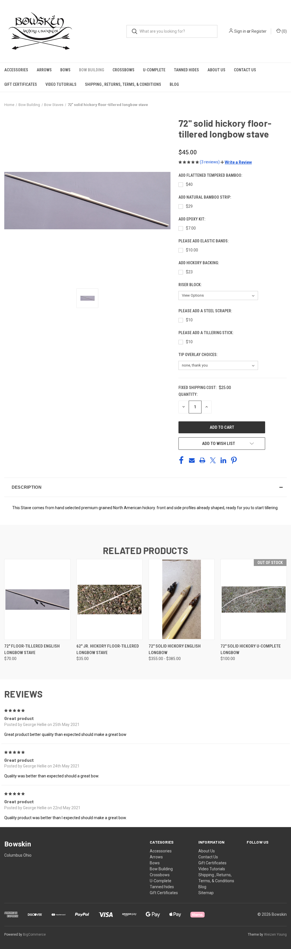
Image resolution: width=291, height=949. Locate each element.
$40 (189, 184)
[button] (236, 162)
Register (259, 31)
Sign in (240, 31)
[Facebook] (181, 460)
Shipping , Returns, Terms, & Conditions (123, 84)
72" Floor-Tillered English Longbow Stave (32, 649)
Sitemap (206, 892)
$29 (189, 206)
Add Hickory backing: (199, 263)
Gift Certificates (20, 84)
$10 (189, 320)
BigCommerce (34, 934)
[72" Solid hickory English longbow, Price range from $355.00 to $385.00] (182, 599)
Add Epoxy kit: (192, 219)
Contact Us (245, 70)
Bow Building (91, 70)
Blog (174, 84)
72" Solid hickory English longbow (175, 649)
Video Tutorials (60, 84)
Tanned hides (186, 70)
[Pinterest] (234, 460)
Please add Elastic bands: (203, 241)
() (284, 31)
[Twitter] (213, 460)
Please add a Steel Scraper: (205, 311)
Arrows (44, 70)
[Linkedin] (223, 460)
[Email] (192, 460)
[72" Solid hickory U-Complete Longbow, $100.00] (254, 599)
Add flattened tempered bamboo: (210, 175)
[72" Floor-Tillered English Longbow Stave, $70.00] (37, 599)
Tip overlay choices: (198, 354)
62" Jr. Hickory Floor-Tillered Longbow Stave (107, 649)
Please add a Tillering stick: (206, 332)
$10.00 (192, 250)
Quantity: (188, 394)
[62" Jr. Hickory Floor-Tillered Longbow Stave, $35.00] (110, 599)
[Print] (202, 460)
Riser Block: (190, 284)
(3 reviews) (210, 162)
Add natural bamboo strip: (205, 197)
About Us (216, 70)
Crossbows (123, 70)
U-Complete (154, 70)
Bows (65, 70)
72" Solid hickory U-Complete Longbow (251, 649)
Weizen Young (275, 934)
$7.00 (191, 228)
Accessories (16, 70)
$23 (189, 272)
